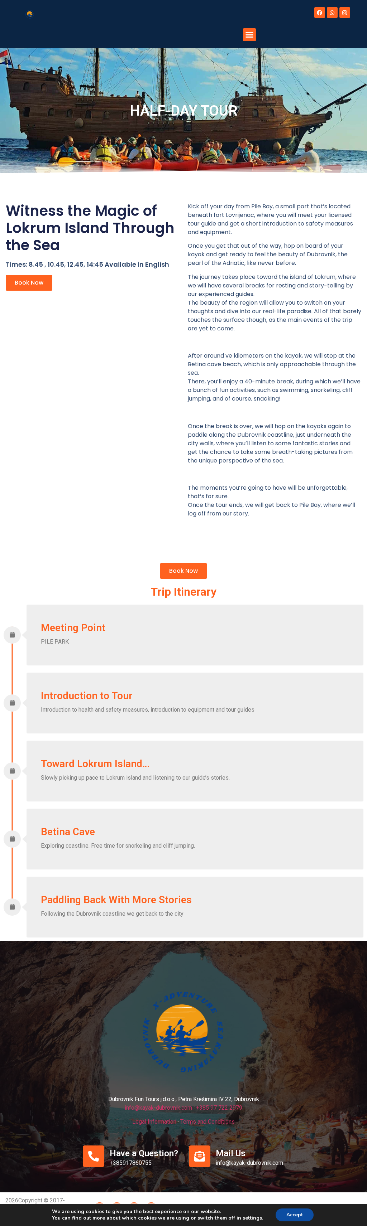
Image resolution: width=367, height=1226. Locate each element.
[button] (249, 34)
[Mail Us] (199, 1156)
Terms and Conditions (207, 1121)
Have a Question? (144, 1153)
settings (252, 1218)
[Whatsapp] (332, 12)
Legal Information (154, 1121)
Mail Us (231, 1153)
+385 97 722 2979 (219, 1107)
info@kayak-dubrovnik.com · (160, 1107)
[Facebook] (319, 12)
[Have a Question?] (93, 1156)
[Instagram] (344, 12)
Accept (294, 1214)
